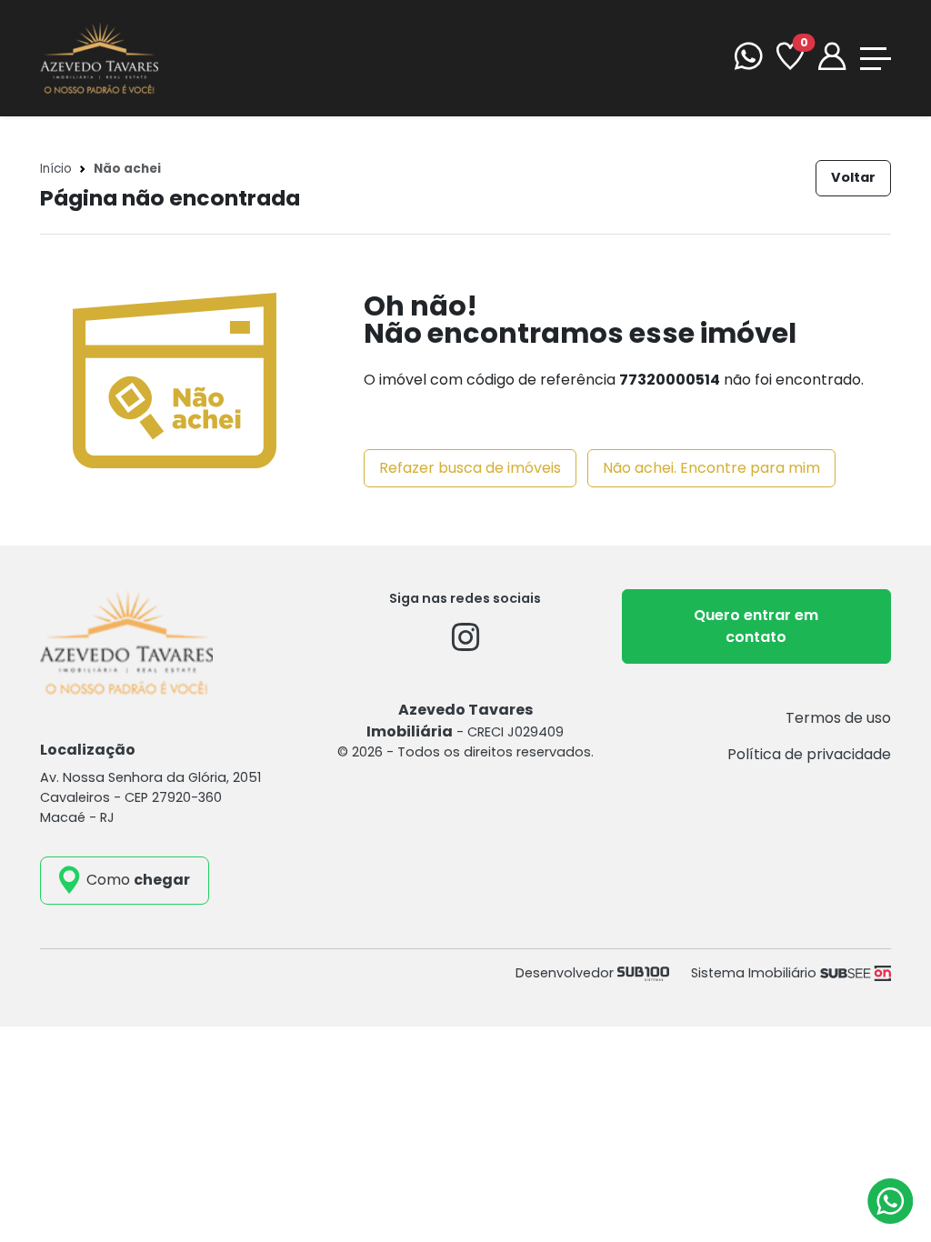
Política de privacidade (809, 754)
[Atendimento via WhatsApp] (890, 1201)
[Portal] (832, 59)
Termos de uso (838, 717)
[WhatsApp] (748, 59)
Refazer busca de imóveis (470, 467)
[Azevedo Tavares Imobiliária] (99, 56)
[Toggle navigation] (875, 58)
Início (56, 168)
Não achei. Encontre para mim (711, 467)
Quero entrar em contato (756, 626)
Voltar (853, 177)
